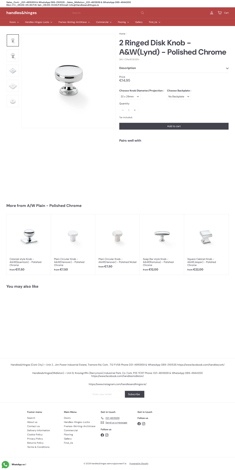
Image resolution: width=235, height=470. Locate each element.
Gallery (139, 22)
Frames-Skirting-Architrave (73, 22)
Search (31, 418)
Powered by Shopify (138, 463)
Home (122, 33)
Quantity (124, 103)
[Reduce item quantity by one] (122, 110)
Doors (13, 22)
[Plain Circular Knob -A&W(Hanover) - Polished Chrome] (73, 244)
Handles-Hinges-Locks (37, 22)
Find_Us (153, 22)
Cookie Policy (35, 434)
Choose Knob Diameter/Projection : (141, 90)
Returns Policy (35, 442)
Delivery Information (38, 430)
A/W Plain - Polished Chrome (54, 205)
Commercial (102, 22)
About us (32, 422)
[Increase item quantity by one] (134, 110)
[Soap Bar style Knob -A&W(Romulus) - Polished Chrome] (162, 244)
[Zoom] (69, 81)
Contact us (33, 426)
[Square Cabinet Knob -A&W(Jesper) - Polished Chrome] (206, 244)
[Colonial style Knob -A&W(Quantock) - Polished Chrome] (28, 244)
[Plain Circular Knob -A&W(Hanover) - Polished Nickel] (117, 243)
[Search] (142, 12)
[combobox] (108, 12)
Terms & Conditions (38, 447)
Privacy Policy (35, 438)
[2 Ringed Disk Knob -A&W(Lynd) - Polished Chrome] (174, 156)
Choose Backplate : (179, 90)
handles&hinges (21, 12)
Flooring (122, 22)
